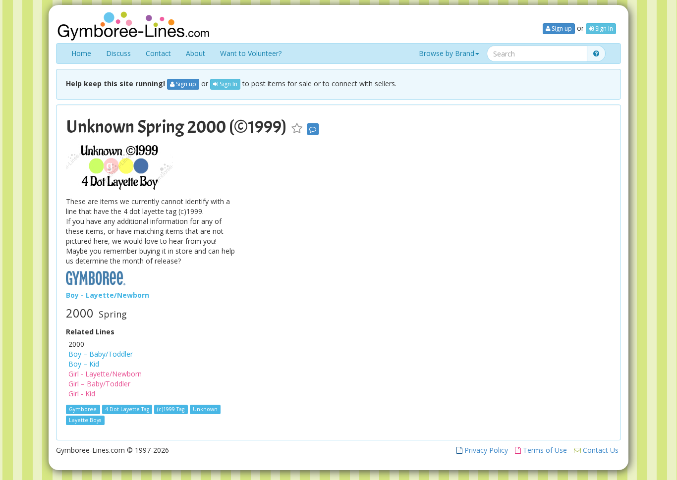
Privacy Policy (485, 450)
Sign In (603, 28)
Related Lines (90, 331)
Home (81, 53)
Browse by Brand (446, 53)
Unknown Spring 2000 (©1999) (176, 126)
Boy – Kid (83, 364)
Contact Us (600, 450)
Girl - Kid (81, 393)
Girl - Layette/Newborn (105, 373)
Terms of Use (544, 450)
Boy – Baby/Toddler (100, 354)
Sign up (561, 28)
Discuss (118, 53)
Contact (158, 53)
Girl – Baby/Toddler (99, 383)
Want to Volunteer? (251, 53)
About (195, 53)
